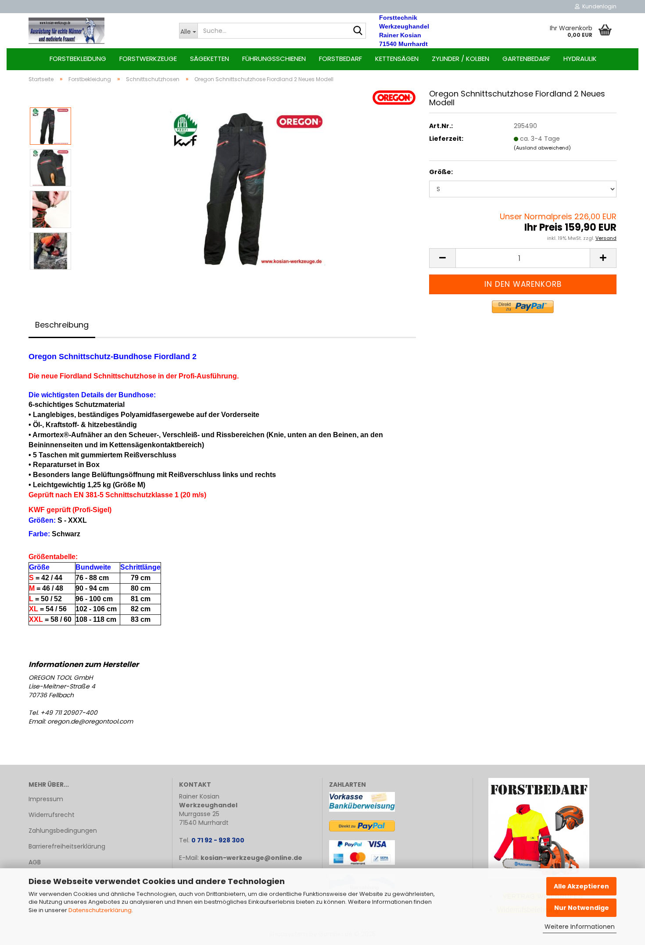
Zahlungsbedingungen (63, 830)
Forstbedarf (340, 58)
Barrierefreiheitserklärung (67, 846)
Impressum (46, 799)
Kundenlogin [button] (598, 6)
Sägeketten (209, 58)
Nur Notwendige (581, 907)
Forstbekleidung (78, 58)
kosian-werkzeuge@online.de (251, 857)
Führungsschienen (274, 58)
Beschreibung (62, 324)
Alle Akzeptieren (581, 886)
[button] (442, 258)
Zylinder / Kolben (460, 58)
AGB (35, 862)
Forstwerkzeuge (148, 58)
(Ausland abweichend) (542, 147)
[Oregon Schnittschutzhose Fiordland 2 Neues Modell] (247, 188)
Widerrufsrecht (52, 814)
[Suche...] (357, 31)
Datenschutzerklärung (100, 910)
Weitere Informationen (580, 926)
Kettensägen (397, 58)
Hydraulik (580, 58)
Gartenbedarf (526, 58)
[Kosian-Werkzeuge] (97, 30)
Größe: (441, 172)
